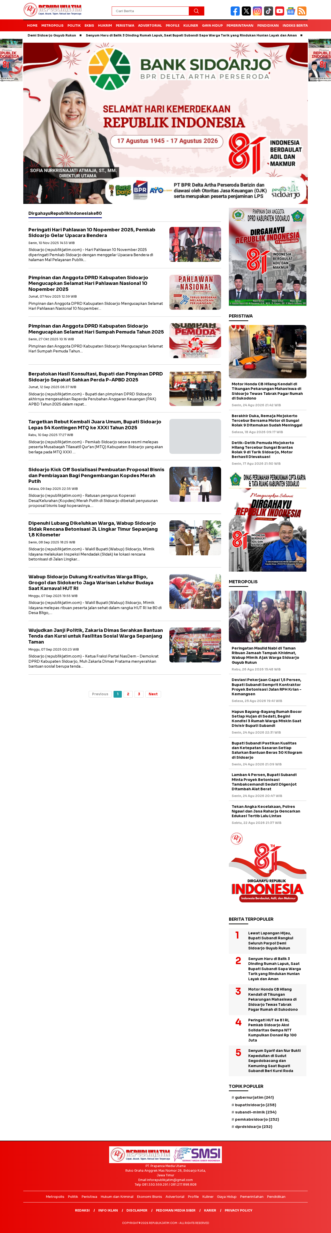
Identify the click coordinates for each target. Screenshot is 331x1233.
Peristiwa (125, 25)
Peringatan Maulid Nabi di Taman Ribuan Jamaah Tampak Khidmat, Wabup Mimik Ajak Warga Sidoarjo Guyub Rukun (265, 655)
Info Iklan (108, 1210)
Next (153, 694)
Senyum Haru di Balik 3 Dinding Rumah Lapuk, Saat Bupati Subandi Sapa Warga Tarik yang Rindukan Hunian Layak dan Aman (155, 35)
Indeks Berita (295, 25)
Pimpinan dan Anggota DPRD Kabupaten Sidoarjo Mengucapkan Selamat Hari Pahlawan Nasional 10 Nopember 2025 (88, 283)
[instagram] (258, 14)
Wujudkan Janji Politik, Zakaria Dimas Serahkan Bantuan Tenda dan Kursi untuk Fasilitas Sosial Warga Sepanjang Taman (95, 636)
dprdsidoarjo (253, 1126)
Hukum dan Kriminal (117, 1196)
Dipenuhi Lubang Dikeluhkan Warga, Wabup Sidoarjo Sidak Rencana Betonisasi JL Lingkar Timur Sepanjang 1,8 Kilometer (93, 529)
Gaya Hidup (212, 25)
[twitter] (247, 14)
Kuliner (190, 25)
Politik (74, 25)
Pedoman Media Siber (175, 1210)
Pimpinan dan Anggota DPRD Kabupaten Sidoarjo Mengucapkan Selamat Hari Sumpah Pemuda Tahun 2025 (96, 329)
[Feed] (302, 14)
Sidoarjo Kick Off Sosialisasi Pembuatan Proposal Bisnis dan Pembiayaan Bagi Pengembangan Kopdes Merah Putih (96, 475)
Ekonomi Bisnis (149, 1196)
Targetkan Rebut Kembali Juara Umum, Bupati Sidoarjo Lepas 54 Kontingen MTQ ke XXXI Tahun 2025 (94, 425)
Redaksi (82, 1210)
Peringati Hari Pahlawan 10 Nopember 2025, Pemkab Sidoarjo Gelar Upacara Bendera (91, 233)
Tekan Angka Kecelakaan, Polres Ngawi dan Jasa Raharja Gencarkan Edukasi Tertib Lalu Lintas (266, 811)
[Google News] (291, 14)
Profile (172, 25)
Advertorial (150, 25)
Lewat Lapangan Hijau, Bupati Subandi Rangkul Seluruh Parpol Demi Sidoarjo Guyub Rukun (270, 941)
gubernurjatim (254, 1097)
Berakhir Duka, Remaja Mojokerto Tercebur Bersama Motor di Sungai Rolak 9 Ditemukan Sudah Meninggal (267, 420)
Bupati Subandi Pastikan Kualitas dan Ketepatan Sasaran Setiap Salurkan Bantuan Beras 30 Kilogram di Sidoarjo (267, 750)
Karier (210, 1210)
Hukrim (105, 25)
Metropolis (52, 25)
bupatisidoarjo (255, 1105)
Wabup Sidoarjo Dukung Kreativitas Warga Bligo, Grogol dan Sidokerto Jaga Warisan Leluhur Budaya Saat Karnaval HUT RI (90, 582)
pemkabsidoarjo (257, 1119)
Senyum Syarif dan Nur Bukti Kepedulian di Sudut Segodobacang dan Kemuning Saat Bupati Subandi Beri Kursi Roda (274, 1061)
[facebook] (236, 14)
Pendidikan (268, 25)
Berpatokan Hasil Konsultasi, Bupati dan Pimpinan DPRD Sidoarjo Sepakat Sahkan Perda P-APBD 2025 (95, 377)
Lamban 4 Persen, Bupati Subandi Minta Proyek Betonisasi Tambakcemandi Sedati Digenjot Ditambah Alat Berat (264, 781)
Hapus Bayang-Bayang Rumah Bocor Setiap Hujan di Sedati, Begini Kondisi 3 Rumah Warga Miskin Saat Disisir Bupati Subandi (267, 718)
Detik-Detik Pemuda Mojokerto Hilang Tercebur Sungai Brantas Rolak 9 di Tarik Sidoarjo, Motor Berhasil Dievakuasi (263, 449)
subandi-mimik (255, 1112)
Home (32, 25)
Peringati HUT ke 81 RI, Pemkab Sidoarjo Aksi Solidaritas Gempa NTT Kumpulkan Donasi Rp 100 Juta (272, 1030)
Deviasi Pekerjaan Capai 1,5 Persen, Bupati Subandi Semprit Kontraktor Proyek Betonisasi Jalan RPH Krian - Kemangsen (267, 686)
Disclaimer (136, 1210)
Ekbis (89, 25)
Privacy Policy (238, 1210)
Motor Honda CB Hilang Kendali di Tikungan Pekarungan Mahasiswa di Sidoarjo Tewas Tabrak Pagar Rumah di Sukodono (267, 391)
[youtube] (280, 14)
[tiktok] (269, 14)
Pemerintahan (240, 25)
